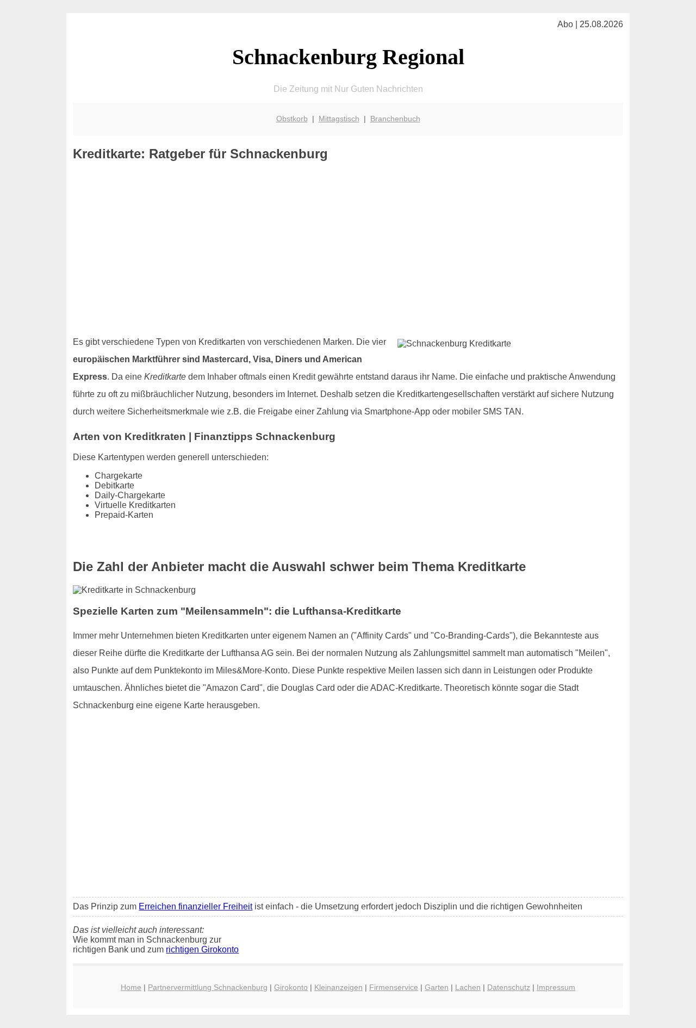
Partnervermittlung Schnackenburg (208, 987)
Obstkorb (292, 118)
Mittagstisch (339, 118)
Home (131, 987)
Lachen (468, 987)
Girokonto (291, 987)
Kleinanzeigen (338, 987)
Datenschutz (508, 987)
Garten (437, 987)
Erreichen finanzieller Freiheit (195, 906)
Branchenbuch (395, 118)
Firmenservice (393, 987)
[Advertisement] (348, 248)
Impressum (556, 987)
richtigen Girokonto (202, 949)
